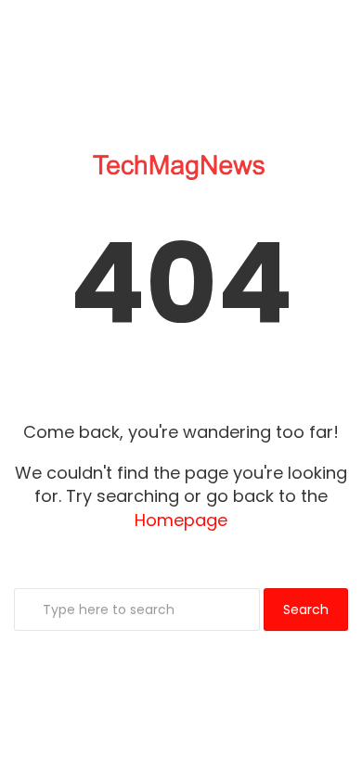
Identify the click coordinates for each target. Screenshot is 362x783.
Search (306, 609)
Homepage (181, 520)
